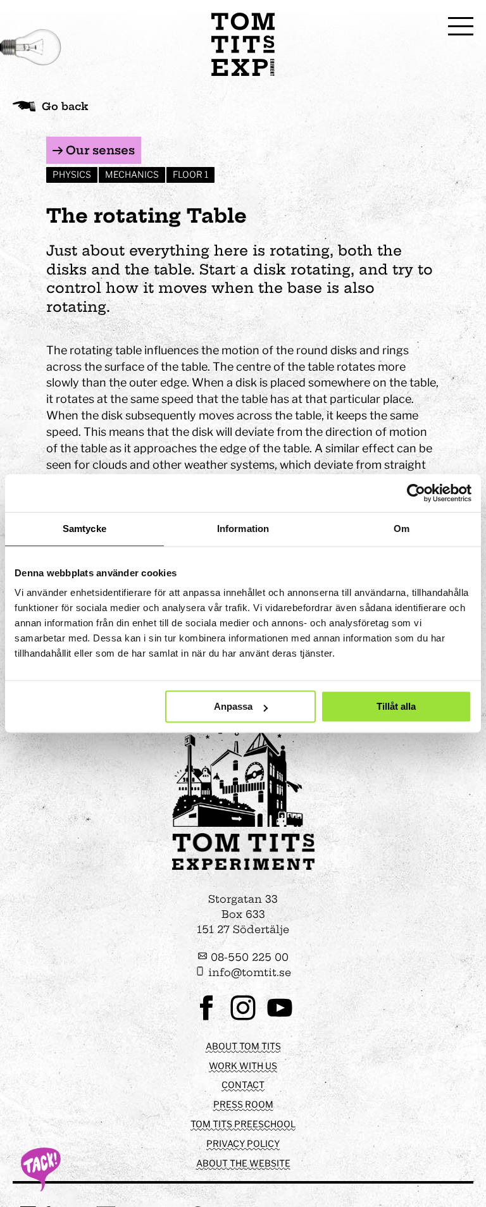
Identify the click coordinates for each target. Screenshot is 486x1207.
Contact (243, 1084)
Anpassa (233, 707)
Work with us (243, 1065)
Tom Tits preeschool (243, 1123)
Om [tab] (401, 528)
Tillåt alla (396, 707)
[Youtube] (280, 1019)
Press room (243, 1104)
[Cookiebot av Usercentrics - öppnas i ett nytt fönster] (416, 492)
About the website (243, 1163)
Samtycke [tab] (84, 528)
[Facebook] (206, 1019)
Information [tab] (243, 528)
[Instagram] (243, 1019)
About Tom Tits (243, 1046)
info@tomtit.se (248, 972)
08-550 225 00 (248, 957)
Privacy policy (243, 1143)
